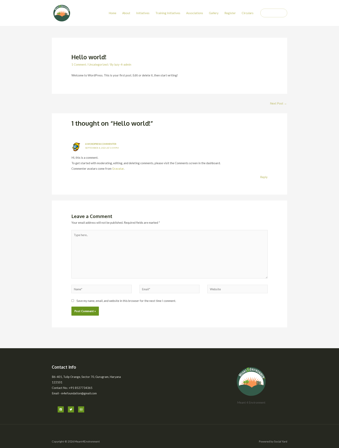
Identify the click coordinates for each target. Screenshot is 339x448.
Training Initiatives (167, 13)
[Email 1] (81, 409)
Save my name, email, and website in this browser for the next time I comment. (126, 300)
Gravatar (118, 168)
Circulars (247, 13)
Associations (194, 13)
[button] (273, 13)
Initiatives (142, 13)
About (126, 13)
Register (230, 13)
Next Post (278, 103)
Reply (264, 177)
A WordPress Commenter (100, 143)
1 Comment (78, 64)
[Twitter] (71, 409)
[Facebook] (61, 409)
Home (112, 13)
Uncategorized (98, 64)
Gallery (214, 13)
